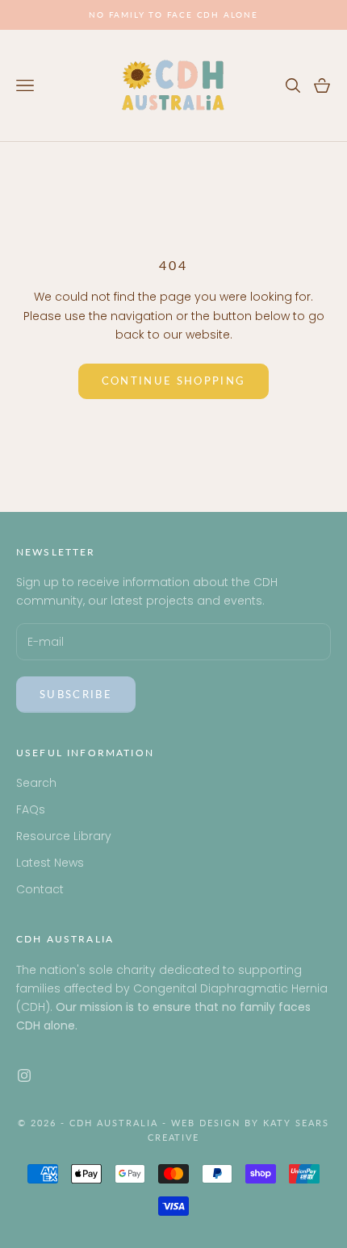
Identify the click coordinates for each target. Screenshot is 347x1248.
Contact (40, 889)
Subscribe (76, 694)
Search (36, 783)
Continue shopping (174, 380)
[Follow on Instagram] (24, 1075)
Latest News (50, 863)
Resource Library (63, 836)
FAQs (30, 809)
